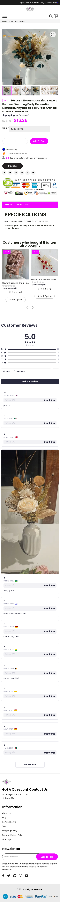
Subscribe (46, 857)
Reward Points (9, 821)
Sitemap (6, 839)
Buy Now (12, 165)
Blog (4, 817)
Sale (4, 826)
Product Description (17, 204)
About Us (9, 798)
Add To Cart (39, 141)
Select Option (16, 299)
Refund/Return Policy (13, 835)
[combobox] (56, 371)
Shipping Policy (9, 830)
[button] (16, 91)
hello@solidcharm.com (16, 794)
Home (4, 21)
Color (5, 128)
